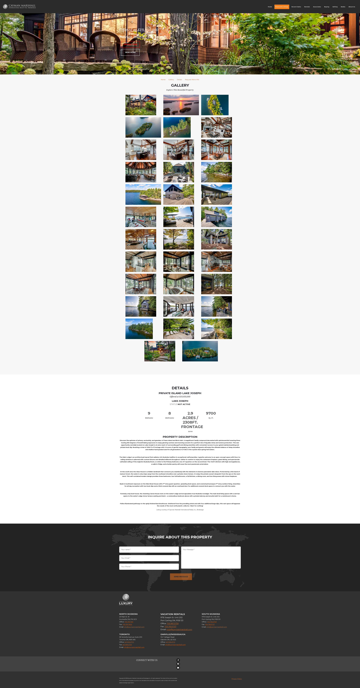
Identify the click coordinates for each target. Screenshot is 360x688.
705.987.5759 (172, 623)
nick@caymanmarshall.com (179, 629)
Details (179, 80)
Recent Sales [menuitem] (296, 6)
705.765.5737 (170, 626)
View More (130, 52)
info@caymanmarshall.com (134, 627)
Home (163, 80)
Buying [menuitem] (326, 6)
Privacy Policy (237, 679)
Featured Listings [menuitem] (281, 6)
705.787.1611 (128, 622)
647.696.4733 (129, 642)
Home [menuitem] (270, 6)
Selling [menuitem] (335, 6)
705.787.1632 (127, 624)
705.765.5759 (212, 622)
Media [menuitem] (343, 6)
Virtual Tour (130, 44)
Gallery (171, 80)
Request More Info (192, 80)
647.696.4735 (127, 645)
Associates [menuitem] (317, 6)
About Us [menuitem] (352, 6)
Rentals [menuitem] (307, 6)
